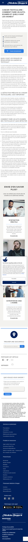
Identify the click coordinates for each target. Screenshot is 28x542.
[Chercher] (22, 346)
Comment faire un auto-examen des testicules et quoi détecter (13, 46)
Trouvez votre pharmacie (15, 51)
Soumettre (7, 394)
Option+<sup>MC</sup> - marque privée (12, 450)
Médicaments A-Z (7, 479)
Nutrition (5, 475)
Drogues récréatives (8, 477)
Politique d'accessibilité (8, 527)
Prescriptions (6, 428)
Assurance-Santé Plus (8, 446)
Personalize (14, 278)
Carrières (5, 487)
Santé (4, 468)
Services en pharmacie (9, 424)
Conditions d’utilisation (7, 534)
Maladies (5, 464)
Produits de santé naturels (9, 472)
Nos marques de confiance (9, 452)
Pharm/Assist (7, 456)
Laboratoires (6, 470)
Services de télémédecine (9, 448)
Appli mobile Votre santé (9, 444)
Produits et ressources (9, 440)
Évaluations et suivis (8, 432)
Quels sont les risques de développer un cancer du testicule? (13, 36)
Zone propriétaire (6, 538)
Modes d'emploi (7, 462)
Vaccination (6, 430)
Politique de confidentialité (8, 532)
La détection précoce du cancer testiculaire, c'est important (12, 41)
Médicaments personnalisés (10, 434)
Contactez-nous (7, 489)
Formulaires (6, 466)
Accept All (14, 282)
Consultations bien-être (8, 436)
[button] (3, 360)
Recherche (5, 460)
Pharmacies (5, 536)
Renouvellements (7, 491)
